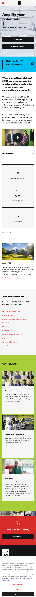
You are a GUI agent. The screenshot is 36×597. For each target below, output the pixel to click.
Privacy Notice (26, 578)
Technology (6, 346)
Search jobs (18, 40)
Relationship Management (11, 334)
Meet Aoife (9, 478)
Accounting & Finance (9, 311)
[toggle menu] (3, 3)
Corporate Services (8, 315)
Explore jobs (16, 536)
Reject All (18, 589)
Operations (6, 330)
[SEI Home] (20, 3)
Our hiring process (17, 46)
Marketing (5, 327)
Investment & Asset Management (13, 319)
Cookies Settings (18, 584)
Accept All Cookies (18, 594)
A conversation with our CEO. (15, 435)
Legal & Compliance (9, 323)
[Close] (34, 559)
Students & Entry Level (10, 342)
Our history (6, 278)
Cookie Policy (6, 580)
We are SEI (8, 391)
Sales (4, 338)
